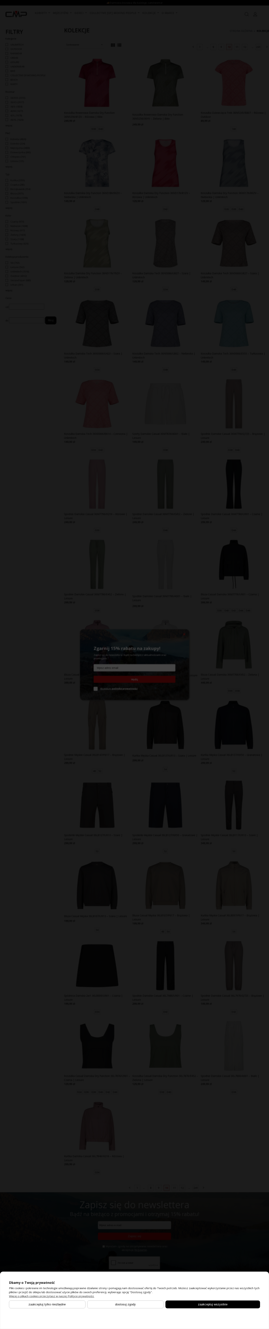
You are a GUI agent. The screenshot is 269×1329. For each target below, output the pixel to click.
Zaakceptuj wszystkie (212, 1304)
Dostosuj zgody (125, 1304)
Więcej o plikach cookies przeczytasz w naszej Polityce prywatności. (51, 1296)
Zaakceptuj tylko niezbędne (47, 1304)
